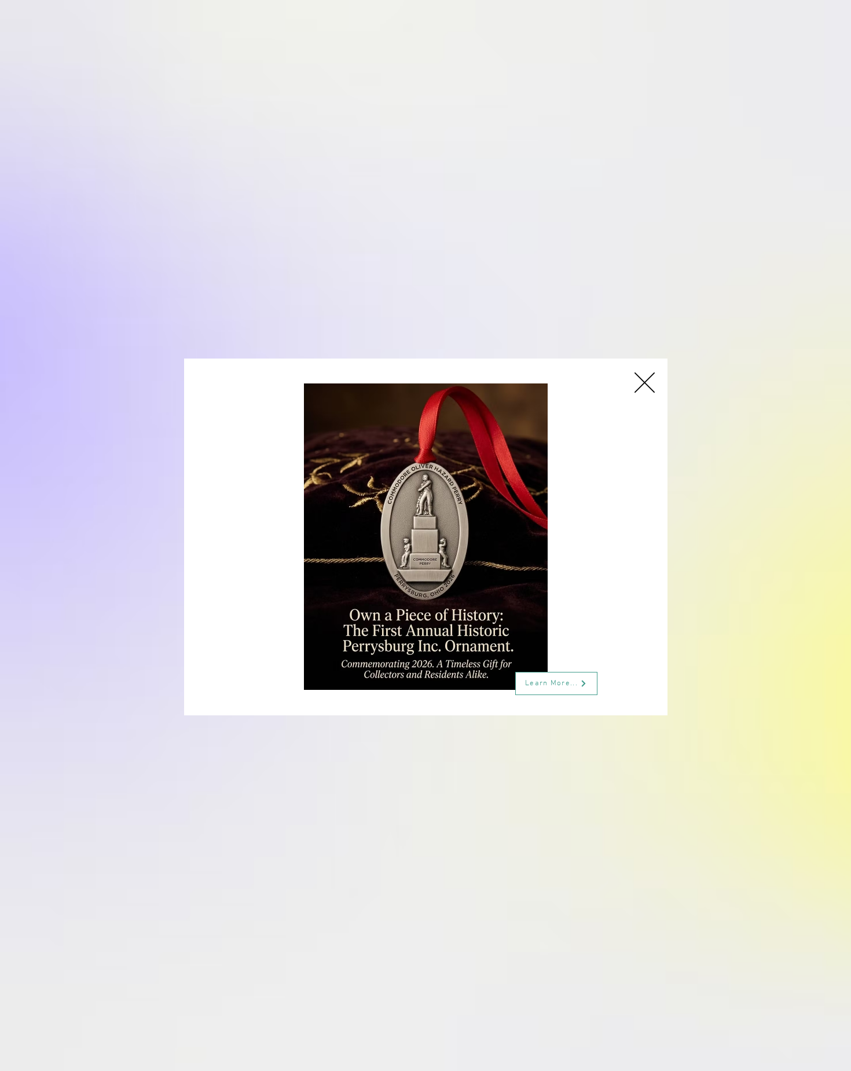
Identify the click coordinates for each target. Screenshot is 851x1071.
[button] (644, 382)
